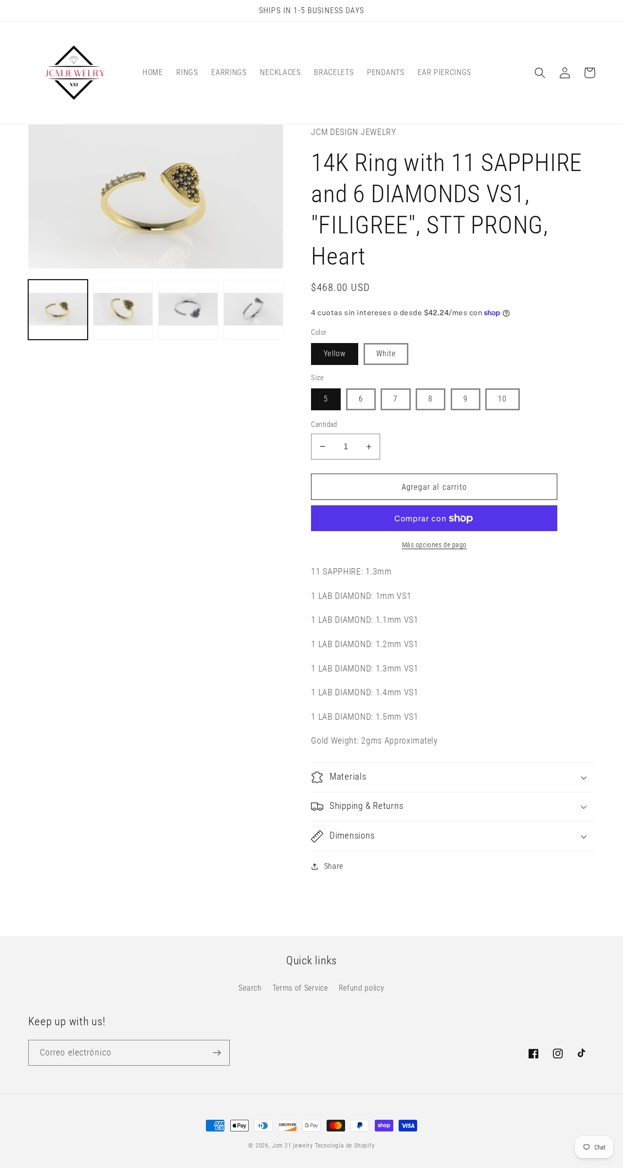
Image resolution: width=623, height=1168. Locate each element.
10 (502, 398)
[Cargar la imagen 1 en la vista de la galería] (58, 310)
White (386, 353)
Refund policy (362, 988)
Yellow (335, 353)
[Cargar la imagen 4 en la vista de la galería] (253, 310)
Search (249, 988)
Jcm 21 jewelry (292, 1145)
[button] (540, 72)
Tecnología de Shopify (345, 1145)
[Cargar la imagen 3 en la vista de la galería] (188, 310)
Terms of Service (300, 988)
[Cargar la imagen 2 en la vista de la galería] (122, 310)
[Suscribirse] (216, 1053)
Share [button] (333, 866)
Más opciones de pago (434, 545)
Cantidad (324, 424)
